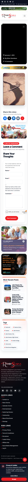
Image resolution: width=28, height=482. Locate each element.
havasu (7, 324)
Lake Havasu (16, 324)
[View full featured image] (23, 26)
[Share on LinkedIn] (14, 118)
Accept (14, 479)
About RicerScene (7, 412)
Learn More (14, 476)
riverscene (8, 337)
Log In (4, 442)
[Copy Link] (22, 118)
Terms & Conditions (8, 427)
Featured (7, 321)
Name (7, 170)
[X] (8, 2)
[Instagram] (5, 2)
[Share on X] (9, 118)
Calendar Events (7, 399)
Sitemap (4, 415)
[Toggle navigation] (24, 15)
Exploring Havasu (7, 405)
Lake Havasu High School (11, 331)
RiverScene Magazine (10, 341)
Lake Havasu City (9, 327)
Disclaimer (5, 430)
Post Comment (11, 218)
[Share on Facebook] (5, 118)
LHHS (6, 334)
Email (7, 178)
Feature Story (17, 321)
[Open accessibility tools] (25, 460)
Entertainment (6, 402)
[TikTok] (13, 2)
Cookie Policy (6, 433)
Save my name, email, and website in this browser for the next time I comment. (13, 188)
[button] (14, 89)
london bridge (15, 334)
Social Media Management (10, 439)
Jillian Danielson (12, 58)
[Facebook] (2, 2)
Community (5, 409)
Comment (8, 193)
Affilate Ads (5, 436)
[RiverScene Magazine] (8, 16)
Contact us (5, 393)
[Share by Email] (18, 118)
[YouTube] (10, 2)
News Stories (6, 396)
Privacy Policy (6, 423)
